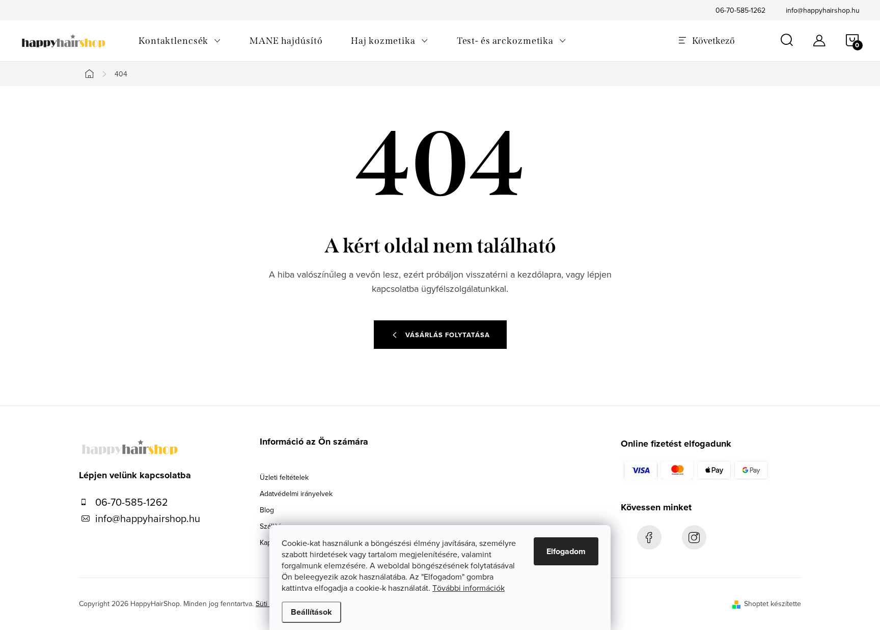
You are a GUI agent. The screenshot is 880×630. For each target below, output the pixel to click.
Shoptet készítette (772, 603)
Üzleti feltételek (284, 477)
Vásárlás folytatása (447, 335)
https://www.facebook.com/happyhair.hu (649, 537)
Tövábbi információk (468, 587)
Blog (267, 510)
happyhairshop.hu (694, 537)
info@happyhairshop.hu (823, 10)
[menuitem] (179, 40)
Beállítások (311, 612)
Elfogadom (566, 551)
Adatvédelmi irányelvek (296, 493)
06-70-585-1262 (740, 10)
